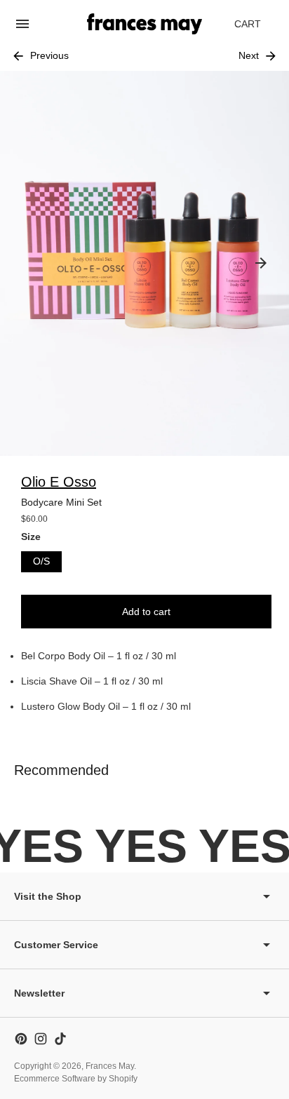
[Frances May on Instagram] (41, 1039)
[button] (261, 263)
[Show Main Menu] (22, 23)
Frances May (110, 1066)
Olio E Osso (58, 482)
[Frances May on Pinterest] (21, 1039)
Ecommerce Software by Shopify (75, 1079)
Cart (255, 27)
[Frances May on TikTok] (60, 1039)
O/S (41, 561)
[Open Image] (144, 263)
